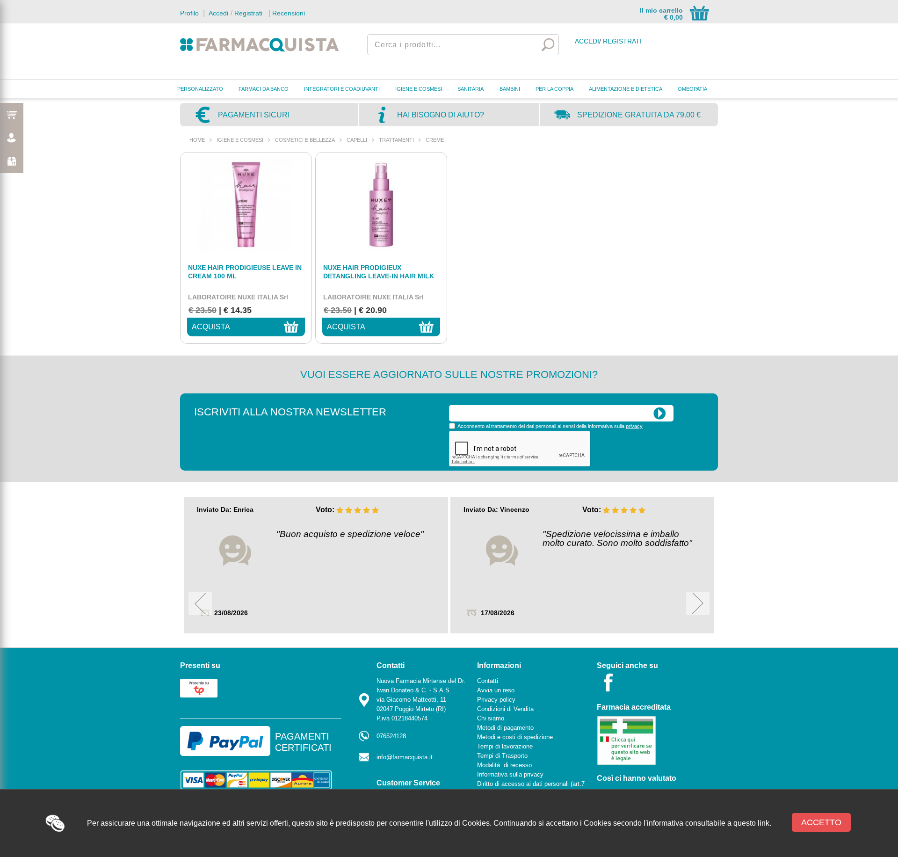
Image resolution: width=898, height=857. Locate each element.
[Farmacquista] (259, 44)
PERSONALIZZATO (200, 89)
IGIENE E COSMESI (418, 89)
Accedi (217, 13)
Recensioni (288, 13)
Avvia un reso (495, 690)
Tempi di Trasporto (502, 755)
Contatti (487, 680)
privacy (634, 426)
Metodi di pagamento (505, 727)
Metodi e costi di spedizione (515, 737)
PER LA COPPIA (554, 89)
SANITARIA (470, 89)
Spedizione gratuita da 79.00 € (639, 115)
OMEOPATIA (692, 89)
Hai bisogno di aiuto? (440, 115)
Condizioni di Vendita (505, 708)
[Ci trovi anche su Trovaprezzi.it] (198, 687)
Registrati (248, 13)
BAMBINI (510, 89)
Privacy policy (496, 699)
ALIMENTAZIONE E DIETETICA (625, 89)
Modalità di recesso (504, 765)
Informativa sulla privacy (510, 774)
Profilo (189, 13)
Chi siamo (490, 718)
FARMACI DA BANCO (264, 89)
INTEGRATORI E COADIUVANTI (342, 89)
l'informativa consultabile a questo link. (707, 823)
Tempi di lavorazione (505, 746)
